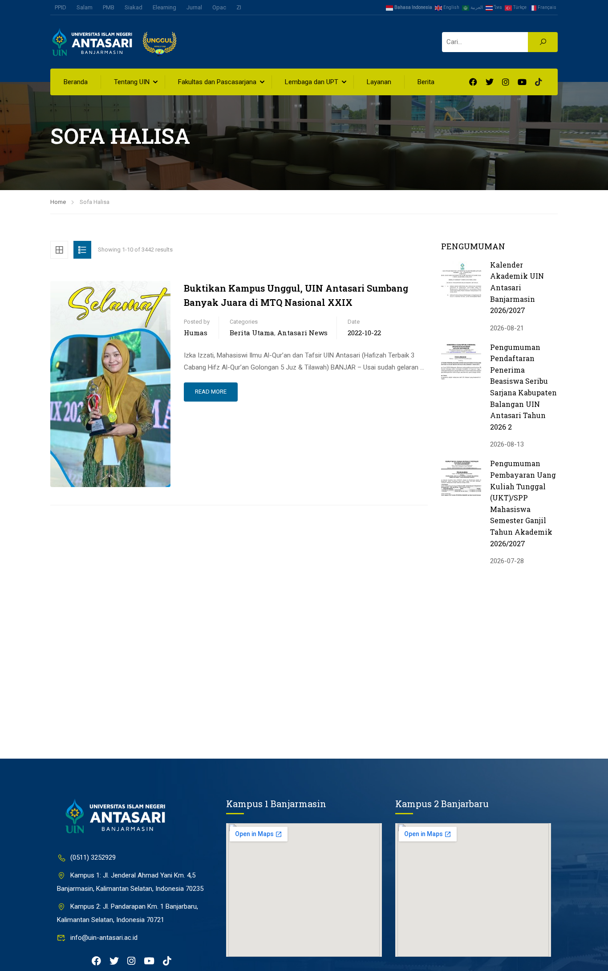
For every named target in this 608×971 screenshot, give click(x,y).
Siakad (133, 7)
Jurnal (194, 7)
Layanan (379, 82)
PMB (108, 7)
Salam (85, 7)
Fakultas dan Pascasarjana (217, 82)
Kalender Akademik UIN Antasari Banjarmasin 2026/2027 (517, 287)
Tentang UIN (132, 82)
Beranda (76, 82)
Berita (425, 82)
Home (58, 202)
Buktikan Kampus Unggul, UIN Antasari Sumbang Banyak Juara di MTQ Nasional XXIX (296, 295)
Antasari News (302, 332)
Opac (219, 7)
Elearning (164, 7)
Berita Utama (252, 332)
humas (195, 332)
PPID (60, 7)
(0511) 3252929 (93, 857)
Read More (211, 391)
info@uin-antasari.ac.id (104, 938)
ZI (238, 7)
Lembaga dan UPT (311, 82)
